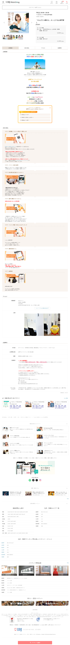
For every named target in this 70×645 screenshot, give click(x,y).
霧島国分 (45, 523)
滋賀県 (17, 514)
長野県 (14, 523)
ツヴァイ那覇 (9, 592)
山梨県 (11, 523)
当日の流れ (26, 48)
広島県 (11, 528)
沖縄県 (26, 533)
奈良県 (20, 514)
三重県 (17, 516)
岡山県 (9, 528)
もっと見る (66, 398)
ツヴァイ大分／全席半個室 (17, 585)
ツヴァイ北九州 (24, 578)
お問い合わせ (51, 624)
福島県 (14, 521)
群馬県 (26, 511)
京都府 (11, 514)
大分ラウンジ (9, 585)
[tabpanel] (18, 23)
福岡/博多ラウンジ (10, 578)
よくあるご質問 (44, 624)
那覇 (42, 526)
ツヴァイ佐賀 (9, 580)
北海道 (9, 519)
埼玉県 (18, 511)
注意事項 (60, 48)
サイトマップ (57, 624)
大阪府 (9, 514)
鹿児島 (42, 523)
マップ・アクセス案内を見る (41, 308)
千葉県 (15, 511)
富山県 (9, 526)
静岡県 (11, 516)
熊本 (42, 516)
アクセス (43, 48)
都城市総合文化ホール (20, 587)
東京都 (9, 511)
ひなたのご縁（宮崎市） (11, 587)
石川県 (11, 526)
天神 (44, 511)
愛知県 (9, 516)
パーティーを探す (36, 642)
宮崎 (42, 521)
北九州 (46, 511)
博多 (42, 511)
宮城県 (11, 521)
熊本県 (14, 533)
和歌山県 (23, 514)
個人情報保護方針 (35, 624)
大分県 (17, 533)
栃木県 (23, 511)
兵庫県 (14, 514)
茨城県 (21, 511)
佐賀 (42, 514)
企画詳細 (10, 48)
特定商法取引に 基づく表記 (25, 624)
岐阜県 (14, 516)
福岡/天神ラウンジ (17, 578)
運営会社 (11, 624)
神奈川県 (12, 511)
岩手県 (9, 521)
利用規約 (16, 624)
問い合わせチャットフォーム (22, 160)
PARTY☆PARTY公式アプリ (10, 146)
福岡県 (9, 533)
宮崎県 (20, 533)
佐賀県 (11, 533)
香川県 (9, 530)
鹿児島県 (23, 533)
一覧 (67, 498)
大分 (42, 519)
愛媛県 (11, 530)
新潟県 (9, 523)
